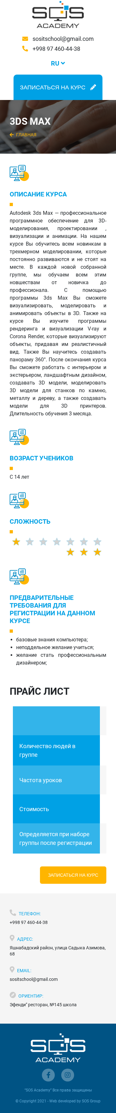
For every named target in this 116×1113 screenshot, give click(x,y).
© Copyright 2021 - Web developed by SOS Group (58, 1101)
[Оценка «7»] (59, 542)
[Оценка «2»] (86, 552)
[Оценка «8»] (72, 542)
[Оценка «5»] (32, 542)
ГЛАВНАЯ (25, 134)
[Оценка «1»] (72, 552)
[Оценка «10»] (99, 542)
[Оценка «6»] (45, 542)
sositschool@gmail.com (62, 38)
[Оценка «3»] (99, 552)
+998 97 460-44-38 (55, 48)
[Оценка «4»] (18, 542)
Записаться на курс (73, 875)
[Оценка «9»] (86, 542)
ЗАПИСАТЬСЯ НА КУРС (52, 87)
